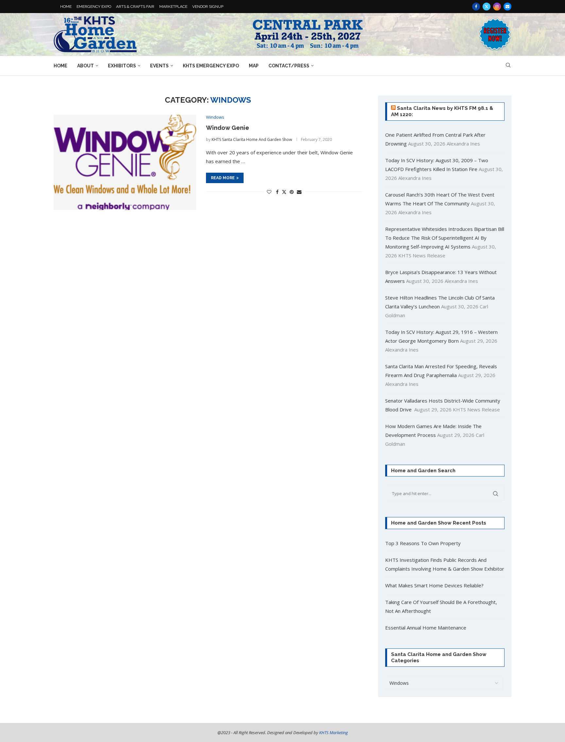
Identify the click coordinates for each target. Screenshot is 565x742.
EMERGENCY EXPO (94, 6)
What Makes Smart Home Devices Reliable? (434, 585)
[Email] (507, 6)
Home (60, 65)
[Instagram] (497, 6)
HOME (66, 6)
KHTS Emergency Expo (211, 65)
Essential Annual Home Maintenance (425, 627)
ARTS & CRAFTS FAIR (135, 6)
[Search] (508, 66)
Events (159, 65)
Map (254, 65)
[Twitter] (486, 6)
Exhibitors (122, 65)
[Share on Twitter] (284, 192)
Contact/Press (288, 65)
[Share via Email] (299, 192)
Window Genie (227, 127)
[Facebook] (476, 6)
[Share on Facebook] (277, 192)
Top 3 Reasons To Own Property (423, 543)
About (85, 65)
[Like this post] (269, 192)
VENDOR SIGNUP (207, 6)
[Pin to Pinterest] (292, 192)
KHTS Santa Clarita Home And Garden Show (252, 139)
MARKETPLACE (173, 6)
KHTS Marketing (333, 732)
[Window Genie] (125, 162)
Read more (223, 178)
